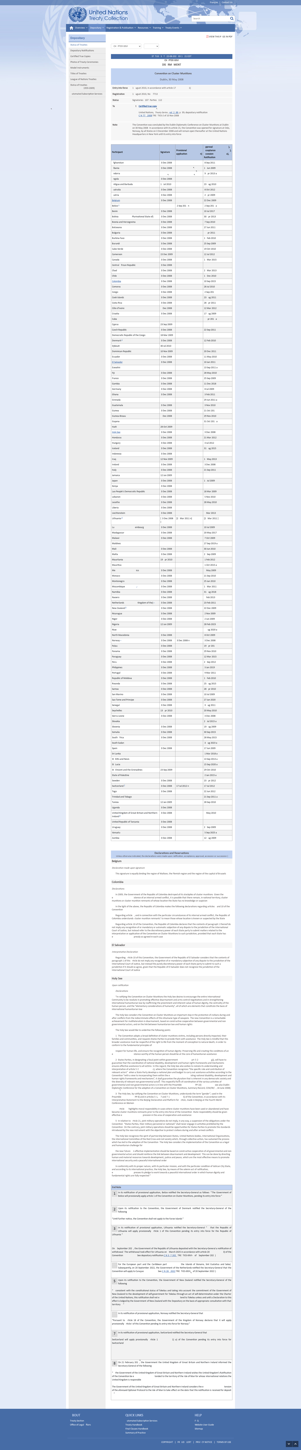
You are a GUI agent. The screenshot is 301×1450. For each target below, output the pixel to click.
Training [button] (157, 28)
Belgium (116, 200)
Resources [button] (143, 28)
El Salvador (117, 362)
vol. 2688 (173, 112)
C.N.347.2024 (170, 1255)
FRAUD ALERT (184, 1442)
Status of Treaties (78, 45)
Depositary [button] (96, 28)
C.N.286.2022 (168, 1271)
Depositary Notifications (82, 50)
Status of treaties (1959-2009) (82, 87)
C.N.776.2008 (145, 115)
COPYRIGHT (167, 1442)
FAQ (197, 1421)
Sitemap (199, 1429)
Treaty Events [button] (172, 28)
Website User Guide (204, 1425)
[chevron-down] (289, 1444)
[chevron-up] (295, 1444)
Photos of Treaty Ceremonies (84, 62)
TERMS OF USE (224, 1442)
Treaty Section (77, 1421)
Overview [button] (80, 28)
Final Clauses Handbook (136, 1429)
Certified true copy (148, 106)
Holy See (116, 432)
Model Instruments (79, 68)
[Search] (232, 19)
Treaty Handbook (133, 1425)
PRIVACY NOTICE (204, 1442)
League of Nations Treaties (83, 79)
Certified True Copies (80, 56)
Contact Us (227, 2)
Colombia (116, 281)
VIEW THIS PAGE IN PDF (220, 36)
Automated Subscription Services (86, 94)
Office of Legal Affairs (80, 1425)
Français (214, 2)
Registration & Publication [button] (120, 28)
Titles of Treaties (78, 73)
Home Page (98, 14)
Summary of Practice (135, 1433)
